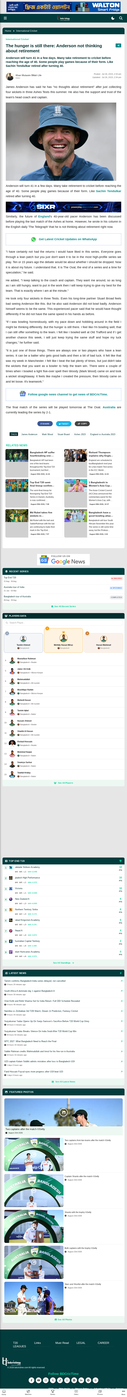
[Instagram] (46, 1380)
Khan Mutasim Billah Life (29, 75)
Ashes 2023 (80, 434)
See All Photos (65, 1319)
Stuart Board (64, 434)
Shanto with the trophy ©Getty (78, 1212)
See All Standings (61, 963)
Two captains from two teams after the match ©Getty (88, 1140)
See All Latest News (65, 1082)
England (44, 216)
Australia (109, 407)
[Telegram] (88, 1380)
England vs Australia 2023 (102, 434)
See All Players (65, 783)
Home (8, 30)
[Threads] (95, 1380)
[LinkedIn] (81, 1380)
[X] (53, 1380)
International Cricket (26, 30)
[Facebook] (31, 1380)
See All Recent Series (65, 606)
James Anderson (29, 434)
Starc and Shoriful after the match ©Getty (83, 1284)
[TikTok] (60, 1380)
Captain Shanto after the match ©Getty (82, 1176)
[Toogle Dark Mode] (112, 18)
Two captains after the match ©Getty (25, 1129)
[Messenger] (74, 1380)
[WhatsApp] (67, 1380)
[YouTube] (39, 1380)
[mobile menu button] (5, 18)
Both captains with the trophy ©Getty (81, 1248)
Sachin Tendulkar (108, 191)
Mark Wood (47, 434)
